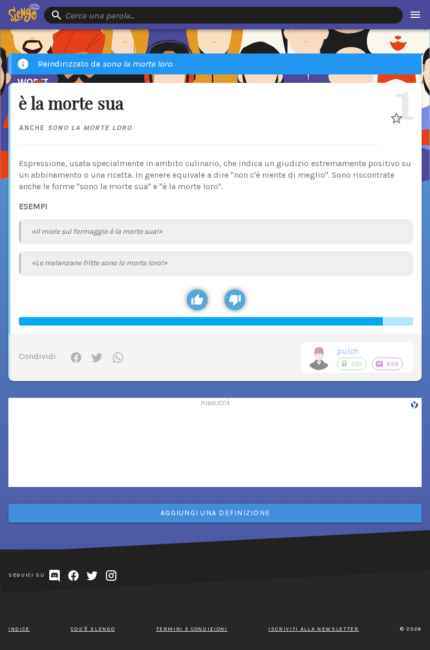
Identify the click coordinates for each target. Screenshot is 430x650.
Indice (19, 629)
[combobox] (223, 15)
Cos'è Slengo (93, 629)
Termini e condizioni (192, 629)
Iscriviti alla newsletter (313, 629)
